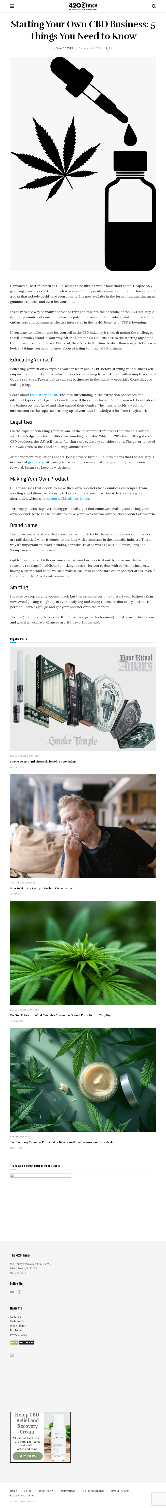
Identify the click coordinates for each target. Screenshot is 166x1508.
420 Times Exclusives (22, 883)
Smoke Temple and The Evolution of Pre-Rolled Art (43, 761)
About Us (15, 1316)
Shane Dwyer (64, 48)
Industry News (67, 1491)
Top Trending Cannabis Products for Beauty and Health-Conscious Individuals (61, 1142)
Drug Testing (46, 1491)
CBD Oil (28, 1491)
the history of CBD (44, 395)
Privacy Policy (18, 1335)
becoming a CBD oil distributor (65, 498)
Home (13, 1491)
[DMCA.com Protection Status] (22, 1342)
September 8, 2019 (90, 48)
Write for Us (17, 1321)
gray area (35, 462)
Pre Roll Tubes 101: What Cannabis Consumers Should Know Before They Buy (60, 1015)
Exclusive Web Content (24, 756)
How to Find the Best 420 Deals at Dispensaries (41, 888)
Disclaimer (16, 1330)
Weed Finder (18, 1326)
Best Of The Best (20, 1137)
